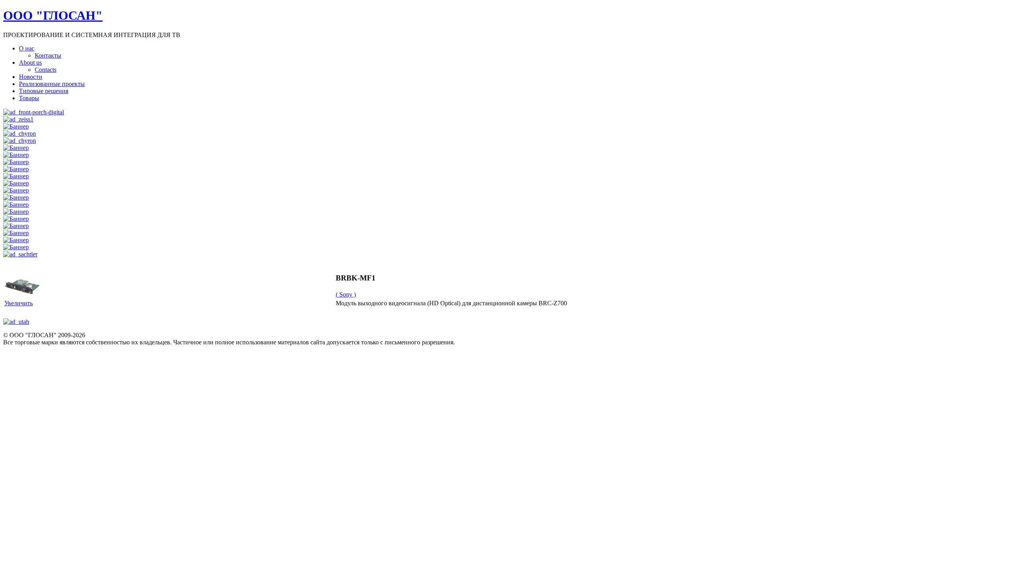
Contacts (45, 69)
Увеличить (18, 303)
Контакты (48, 55)
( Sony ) (346, 294)
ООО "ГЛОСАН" (53, 15)
